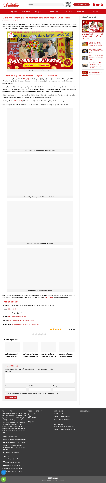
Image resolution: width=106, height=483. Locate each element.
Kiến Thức (81, 11)
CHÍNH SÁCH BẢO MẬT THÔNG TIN (64, 429)
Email (31, 386)
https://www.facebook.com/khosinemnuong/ (21, 320)
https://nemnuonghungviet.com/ (17, 316)
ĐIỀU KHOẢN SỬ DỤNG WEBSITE (64, 426)
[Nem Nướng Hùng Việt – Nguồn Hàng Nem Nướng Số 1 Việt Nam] (11, 5)
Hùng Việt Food (15, 20)
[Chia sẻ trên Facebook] (33, 334)
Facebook (34, 414)
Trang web (56, 386)
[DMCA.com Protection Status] (53, 478)
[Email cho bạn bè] (39, 334)
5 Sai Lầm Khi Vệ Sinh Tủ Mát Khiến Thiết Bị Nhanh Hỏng (96, 57)
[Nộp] (62, 4)
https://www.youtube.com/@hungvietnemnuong (25, 324)
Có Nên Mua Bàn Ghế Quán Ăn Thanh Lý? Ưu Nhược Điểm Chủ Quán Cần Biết (95, 65)
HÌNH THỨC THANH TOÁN (61, 419)
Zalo (32, 421)
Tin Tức (67, 11)
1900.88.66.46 (18, 101)
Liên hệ (95, 11)
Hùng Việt (26, 79)
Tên (6, 386)
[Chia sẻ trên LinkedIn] (45, 334)
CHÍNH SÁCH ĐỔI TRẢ (60, 413)
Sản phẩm (39, 11)
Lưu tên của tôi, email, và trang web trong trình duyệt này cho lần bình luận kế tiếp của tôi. (33, 393)
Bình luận (8, 371)
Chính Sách (53, 11)
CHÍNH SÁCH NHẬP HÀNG (62, 416)
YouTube (34, 417)
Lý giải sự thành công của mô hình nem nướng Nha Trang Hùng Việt (92, 36)
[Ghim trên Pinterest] (42, 334)
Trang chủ (12, 11)
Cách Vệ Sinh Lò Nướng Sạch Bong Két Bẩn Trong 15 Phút (96, 50)
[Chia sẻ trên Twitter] (36, 334)
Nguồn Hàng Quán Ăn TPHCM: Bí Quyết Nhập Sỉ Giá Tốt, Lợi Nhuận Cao (96, 44)
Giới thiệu (26, 11)
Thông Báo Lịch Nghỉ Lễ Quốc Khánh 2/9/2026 (95, 73)
